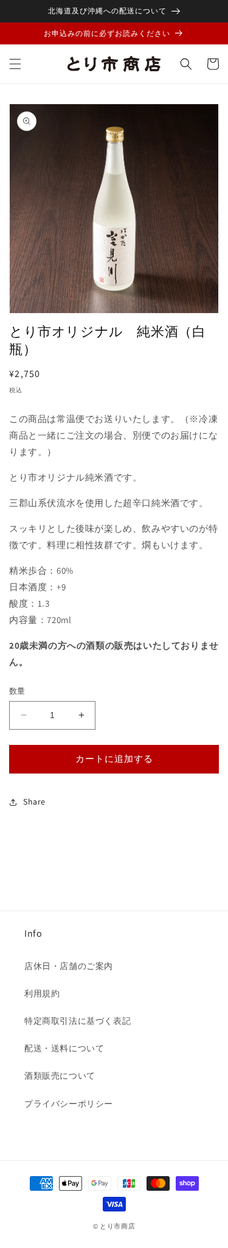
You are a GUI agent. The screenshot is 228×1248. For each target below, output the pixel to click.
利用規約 (42, 993)
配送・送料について (64, 1048)
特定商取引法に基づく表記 (77, 1020)
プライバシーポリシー (68, 1103)
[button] (15, 64)
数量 (17, 691)
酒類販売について (59, 1075)
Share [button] (34, 801)
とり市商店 (118, 1226)
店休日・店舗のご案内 (68, 966)
